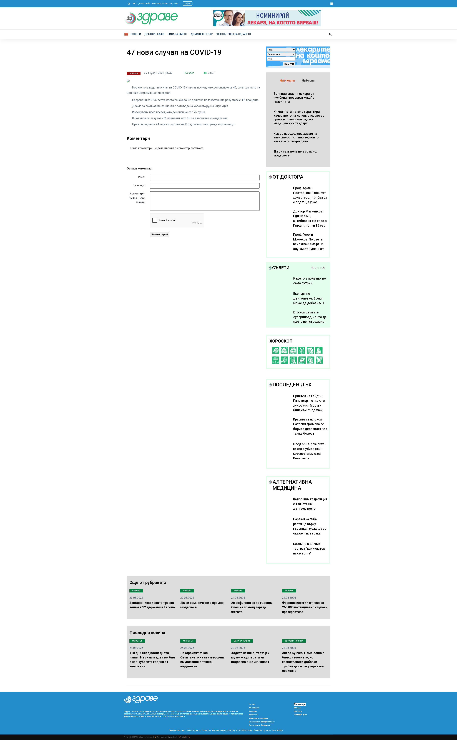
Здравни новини (294, 641)
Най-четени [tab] (287, 80)
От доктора (288, 177)
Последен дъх (292, 385)
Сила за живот (242, 641)
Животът (137, 641)
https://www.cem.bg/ (274, 730)
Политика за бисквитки (259, 725)
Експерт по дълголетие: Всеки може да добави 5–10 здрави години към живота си (309, 303)
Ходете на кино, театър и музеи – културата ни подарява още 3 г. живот (250, 657)
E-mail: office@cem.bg (256, 730)
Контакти (253, 715)
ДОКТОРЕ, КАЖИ (154, 34)
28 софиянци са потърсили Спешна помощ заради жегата (252, 607)
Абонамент (254, 708)
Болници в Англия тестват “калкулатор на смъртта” (309, 548)
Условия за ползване (258, 718)
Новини (135, 34)
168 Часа (298, 711)
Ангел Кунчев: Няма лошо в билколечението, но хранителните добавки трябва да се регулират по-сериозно (303, 662)
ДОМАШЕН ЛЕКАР (202, 34)
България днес (300, 715)
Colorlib (186, 737)
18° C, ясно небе (140, 3)
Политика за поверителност (262, 722)
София (187, 3)
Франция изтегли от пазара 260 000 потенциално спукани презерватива (304, 607)
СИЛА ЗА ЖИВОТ (177, 34)
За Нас (252, 704)
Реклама (253, 711)
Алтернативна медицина (292, 485)
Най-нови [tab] (308, 80)
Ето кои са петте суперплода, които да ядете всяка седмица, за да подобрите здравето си (310, 322)
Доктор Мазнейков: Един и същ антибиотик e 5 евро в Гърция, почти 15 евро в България (310, 221)
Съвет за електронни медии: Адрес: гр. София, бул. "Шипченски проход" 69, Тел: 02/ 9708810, (208, 730)
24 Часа (297, 708)
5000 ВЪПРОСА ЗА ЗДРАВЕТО (233, 34)
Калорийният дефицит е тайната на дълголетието (310, 503)
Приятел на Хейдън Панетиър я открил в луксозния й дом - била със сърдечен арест (309, 405)
